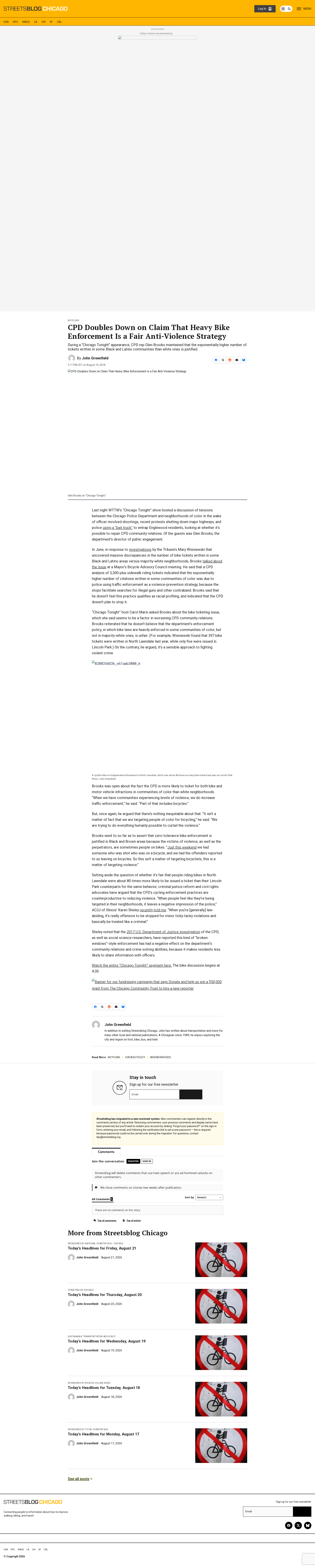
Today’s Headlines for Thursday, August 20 (105, 1295)
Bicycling (73, 320)
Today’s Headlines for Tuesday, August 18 (104, 1387)
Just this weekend (182, 847)
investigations (140, 549)
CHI (43, 21)
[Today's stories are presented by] (157, 172)
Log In (262, 8)
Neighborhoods (160, 1057)
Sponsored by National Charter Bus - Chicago (95, 1243)
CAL (59, 21)
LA (35, 21)
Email (135, 1094)
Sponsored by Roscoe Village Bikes (89, 1383)
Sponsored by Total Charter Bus (88, 1429)
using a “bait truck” (118, 527)
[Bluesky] (307, 1525)
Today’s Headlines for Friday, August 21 (102, 1248)
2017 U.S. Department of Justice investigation (163, 932)
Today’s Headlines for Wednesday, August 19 (106, 1341)
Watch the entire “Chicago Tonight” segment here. (132, 965)
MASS (26, 21)
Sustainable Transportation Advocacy (91, 1336)
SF (51, 21)
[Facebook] (288, 1525)
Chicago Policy (135, 1057)
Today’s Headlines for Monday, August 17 (103, 1434)
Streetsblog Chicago (81, 1290)
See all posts (78, 1479)
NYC (15, 21)
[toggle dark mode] (286, 9)
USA (6, 21)
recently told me (153, 910)
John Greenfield (95, 358)
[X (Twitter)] (298, 1525)
